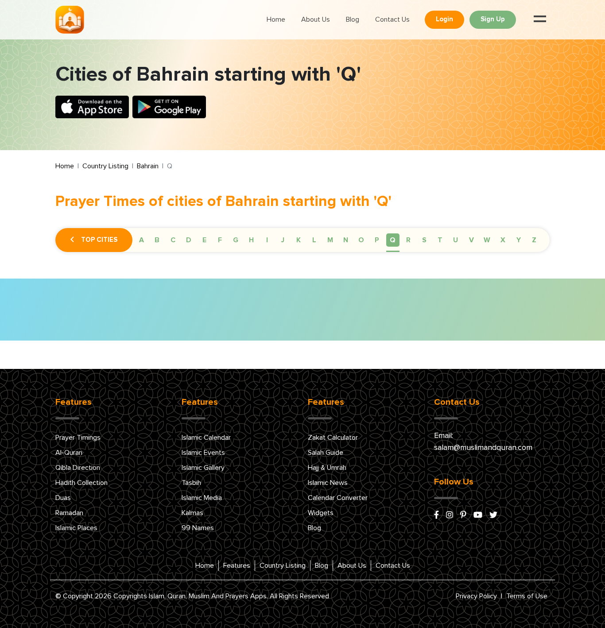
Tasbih (191, 482)
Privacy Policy (476, 596)
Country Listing (105, 166)
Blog (352, 19)
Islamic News (328, 482)
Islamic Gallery (203, 467)
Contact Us (392, 19)
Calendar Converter (338, 497)
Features (236, 565)
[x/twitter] (493, 515)
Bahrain (148, 166)
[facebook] (436, 515)
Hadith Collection (81, 482)
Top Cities (99, 239)
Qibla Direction (77, 467)
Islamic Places (76, 527)
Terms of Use (526, 596)
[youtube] (477, 515)
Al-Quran (68, 452)
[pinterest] (463, 515)
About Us (315, 19)
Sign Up (493, 19)
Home (276, 19)
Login (444, 19)
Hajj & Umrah (327, 467)
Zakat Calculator (333, 437)
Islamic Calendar (206, 437)
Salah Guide (325, 452)
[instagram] (449, 515)
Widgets (321, 512)
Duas (63, 497)
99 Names (198, 527)
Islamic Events (203, 452)
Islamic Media (202, 497)
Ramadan (69, 512)
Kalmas (192, 512)
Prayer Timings (78, 437)
